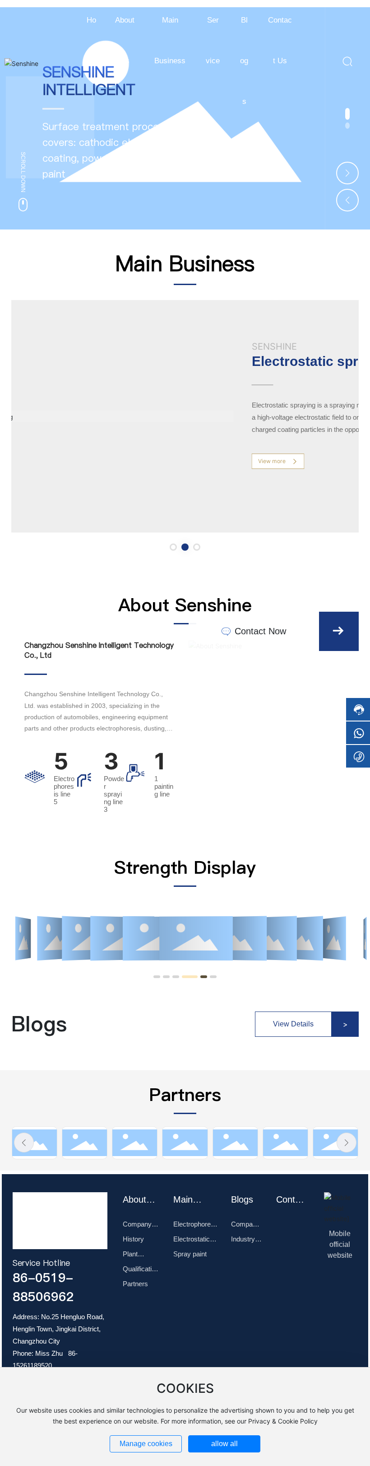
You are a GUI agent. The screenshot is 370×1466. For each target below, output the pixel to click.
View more (272, 461)
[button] (347, 126)
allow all (224, 1443)
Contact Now (259, 631)
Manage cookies (146, 1443)
